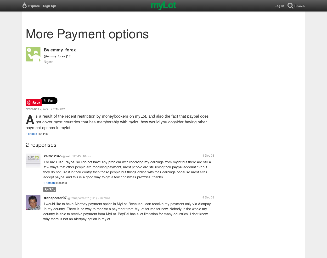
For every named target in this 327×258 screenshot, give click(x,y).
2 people (31, 134)
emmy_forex (63, 50)
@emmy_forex (54, 56)
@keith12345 (71, 156)
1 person (49, 183)
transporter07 (55, 197)
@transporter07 (78, 198)
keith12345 (53, 156)
